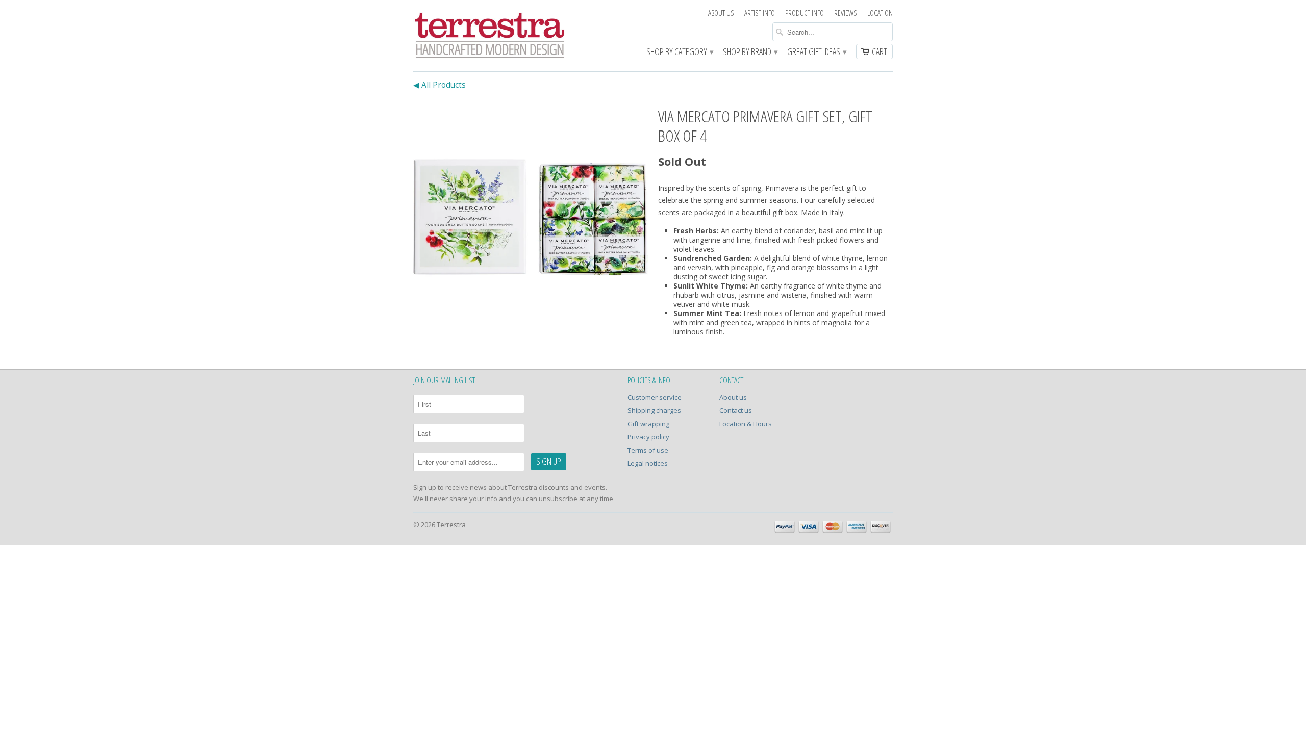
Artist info (759, 13)
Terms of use (647, 450)
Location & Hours (745, 423)
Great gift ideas (816, 52)
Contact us (735, 410)
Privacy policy (648, 436)
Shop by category (679, 52)
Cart (879, 51)
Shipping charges (654, 410)
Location (880, 13)
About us (721, 13)
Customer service (654, 397)
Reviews (845, 13)
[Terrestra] (489, 37)
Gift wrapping (648, 423)
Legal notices (647, 463)
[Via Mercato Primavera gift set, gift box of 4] (530, 217)
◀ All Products (439, 85)
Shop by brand (750, 52)
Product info (804, 13)
